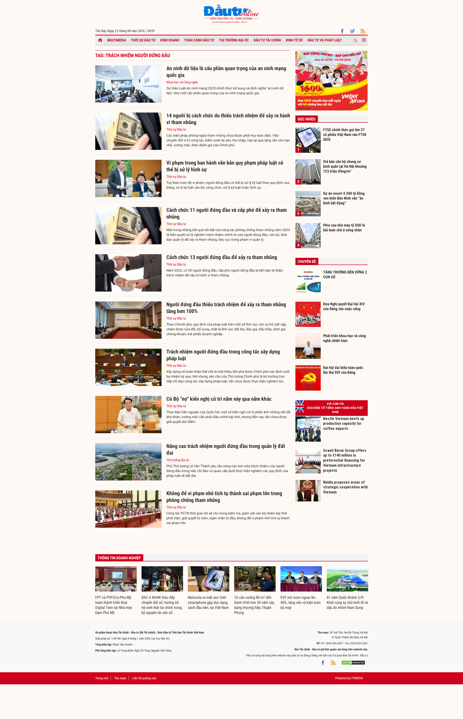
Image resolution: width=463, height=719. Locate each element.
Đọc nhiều (306, 119)
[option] (116, 590)
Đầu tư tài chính (267, 40)
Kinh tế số (294, 40)
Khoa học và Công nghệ (182, 82)
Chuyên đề (307, 261)
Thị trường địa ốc (234, 40)
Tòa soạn (120, 678)
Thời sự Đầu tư (143, 40)
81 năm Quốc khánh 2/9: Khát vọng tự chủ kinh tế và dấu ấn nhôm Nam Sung (347, 602)
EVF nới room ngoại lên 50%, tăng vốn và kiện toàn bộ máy (300, 602)
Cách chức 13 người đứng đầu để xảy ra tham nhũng (221, 257)
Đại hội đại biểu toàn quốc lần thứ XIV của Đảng (343, 370)
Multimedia (116, 40)
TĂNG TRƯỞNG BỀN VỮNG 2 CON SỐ (345, 274)
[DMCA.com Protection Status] (353, 663)
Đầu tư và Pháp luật (324, 40)
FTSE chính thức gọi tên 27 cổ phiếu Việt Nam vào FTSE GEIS (345, 134)
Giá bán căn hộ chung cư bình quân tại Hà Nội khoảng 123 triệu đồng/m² (345, 166)
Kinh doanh (169, 40)
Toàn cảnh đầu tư (199, 40)
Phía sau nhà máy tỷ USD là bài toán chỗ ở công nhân (344, 227)
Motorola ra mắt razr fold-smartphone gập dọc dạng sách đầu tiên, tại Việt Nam (208, 602)
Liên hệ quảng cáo (144, 678)
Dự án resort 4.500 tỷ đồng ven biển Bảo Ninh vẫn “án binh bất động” (344, 198)
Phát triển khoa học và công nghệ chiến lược (344, 338)
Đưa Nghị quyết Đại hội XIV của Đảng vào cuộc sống (344, 306)
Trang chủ (101, 678)
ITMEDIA (357, 678)
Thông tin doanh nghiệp (119, 558)
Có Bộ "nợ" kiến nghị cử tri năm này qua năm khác (219, 399)
